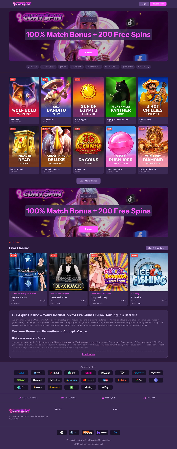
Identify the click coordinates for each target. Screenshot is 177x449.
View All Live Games (157, 248)
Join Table (29, 272)
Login (144, 4)
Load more (88, 354)
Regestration (158, 4)
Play (25, 94)
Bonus (88, 52)
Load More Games (88, 181)
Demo (25, 99)
